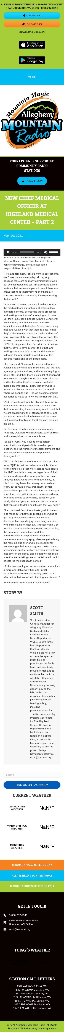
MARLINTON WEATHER (32, 808)
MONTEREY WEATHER (32, 846)
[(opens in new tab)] (32, 44)
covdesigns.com (47, 1028)
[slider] (54, 252)
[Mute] (46, 252)
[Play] (8, 252)
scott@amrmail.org (19, 929)
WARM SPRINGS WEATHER (32, 827)
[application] (32, 252)
